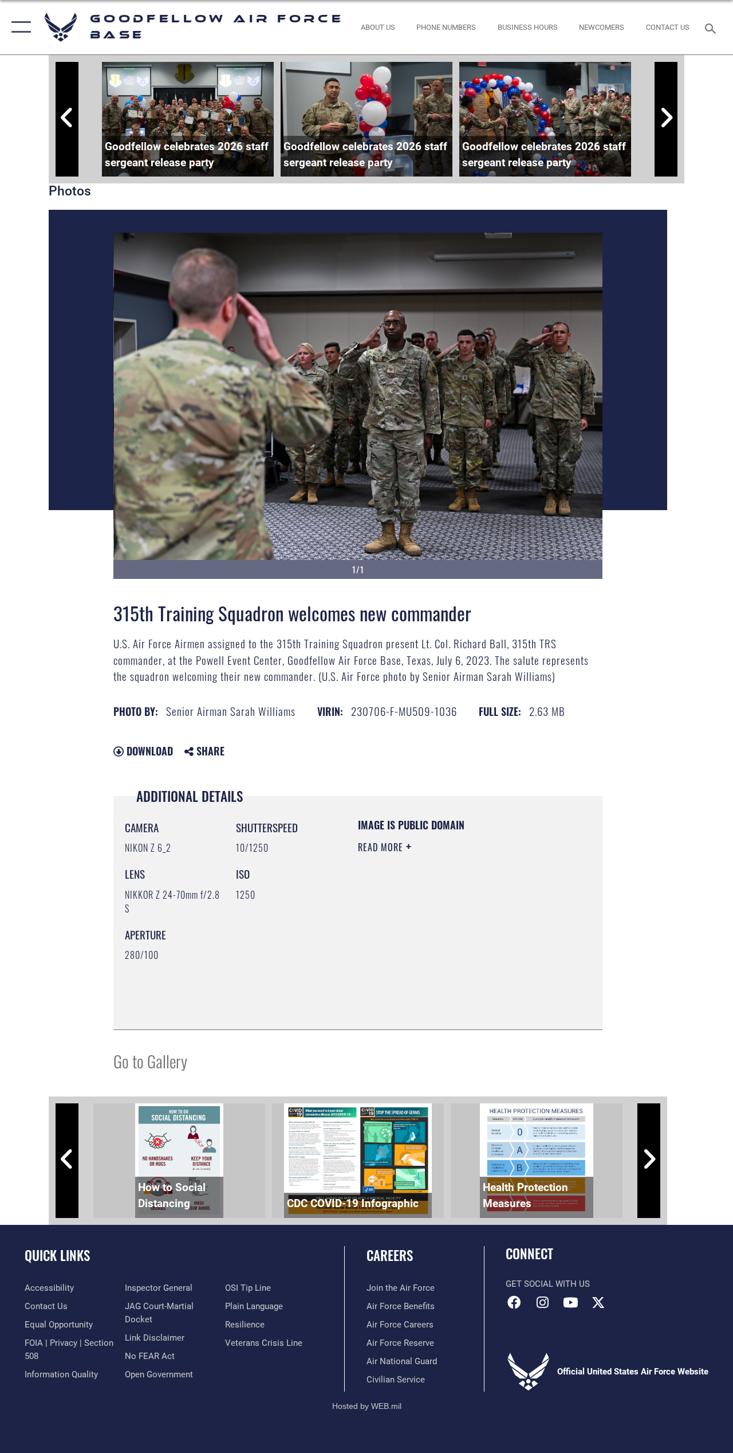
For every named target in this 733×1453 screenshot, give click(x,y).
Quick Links (57, 1255)
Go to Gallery (150, 1060)
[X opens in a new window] (598, 1302)
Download (148, 750)
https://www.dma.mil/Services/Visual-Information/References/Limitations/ (427, 960)
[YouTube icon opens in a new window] (570, 1302)
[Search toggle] (712, 27)
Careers (389, 1255)
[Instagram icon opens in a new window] (542, 1302)
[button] (18, 27)
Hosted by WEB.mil (366, 1406)
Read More (382, 847)
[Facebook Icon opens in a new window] (514, 1302)
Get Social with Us (548, 1284)
